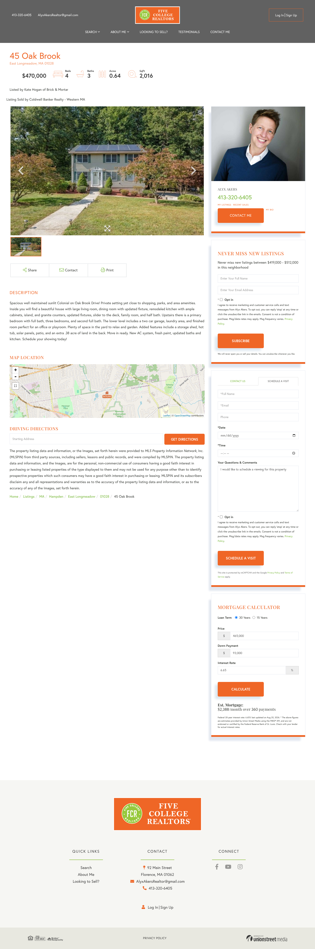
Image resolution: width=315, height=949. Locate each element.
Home (14, 496)
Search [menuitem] (91, 32)
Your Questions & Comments (237, 462)
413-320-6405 (22, 15)
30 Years (244, 618)
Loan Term (225, 618)
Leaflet (166, 415)
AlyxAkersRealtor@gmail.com (58, 15)
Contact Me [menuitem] (220, 32)
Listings (28, 496)
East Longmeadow (81, 496)
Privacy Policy (273, 572)
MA (41, 496)
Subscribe (241, 340)
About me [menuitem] (118, 32)
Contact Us (237, 381)
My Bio (270, 209)
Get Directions (184, 439)
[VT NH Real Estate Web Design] (266, 938)
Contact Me (241, 215)
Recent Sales (241, 204)
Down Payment (228, 646)
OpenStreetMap (182, 415)
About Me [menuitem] (86, 874)
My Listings (224, 204)
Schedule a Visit (278, 381)
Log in (279, 15)
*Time (221, 445)
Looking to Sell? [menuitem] (154, 32)
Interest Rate (227, 663)
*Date (221, 427)
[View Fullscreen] (15, 386)
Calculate (240, 689)
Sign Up (291, 15)
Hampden (56, 496)
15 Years (262, 618)
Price (221, 628)
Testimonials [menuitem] (189, 32)
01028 (104, 496)
